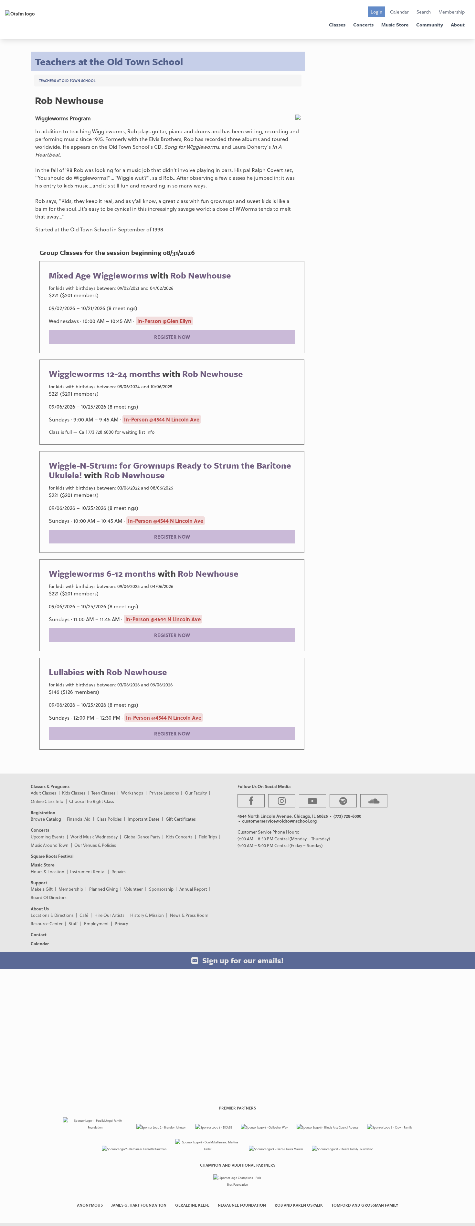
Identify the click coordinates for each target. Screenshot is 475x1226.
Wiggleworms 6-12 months (102, 573)
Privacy (121, 923)
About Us (40, 909)
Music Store (394, 24)
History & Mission (147, 915)
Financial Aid (78, 819)
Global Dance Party (142, 837)
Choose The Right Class (91, 801)
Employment (96, 923)
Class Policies (109, 819)
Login (376, 11)
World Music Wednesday (94, 837)
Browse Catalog (46, 819)
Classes (337, 24)
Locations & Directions (52, 915)
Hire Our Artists (109, 915)
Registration (43, 812)
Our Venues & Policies (95, 845)
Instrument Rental (87, 871)
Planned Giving (103, 889)
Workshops (132, 793)
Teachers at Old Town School (67, 80)
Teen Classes (103, 793)
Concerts (363, 24)
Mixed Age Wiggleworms (98, 275)
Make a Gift (42, 889)
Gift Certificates (181, 819)
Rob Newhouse (200, 275)
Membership (451, 11)
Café (83, 915)
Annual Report (193, 889)
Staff (73, 923)
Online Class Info (47, 801)
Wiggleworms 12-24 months (104, 374)
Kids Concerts (179, 837)
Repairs (118, 871)
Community (429, 24)
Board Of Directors (49, 897)
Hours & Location (47, 871)
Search (424, 11)
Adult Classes (43, 793)
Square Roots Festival (52, 856)
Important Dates (144, 819)
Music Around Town (50, 845)
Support (39, 882)
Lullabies (66, 672)
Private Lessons (164, 793)
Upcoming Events (48, 837)
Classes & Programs (50, 786)
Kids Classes (73, 793)
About (458, 24)
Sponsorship (161, 889)
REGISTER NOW (172, 336)
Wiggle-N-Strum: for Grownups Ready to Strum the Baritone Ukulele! (170, 470)
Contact (39, 934)
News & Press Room (189, 915)
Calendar (399, 11)
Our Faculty (196, 793)
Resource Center (47, 923)
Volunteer (133, 889)
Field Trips (208, 837)
